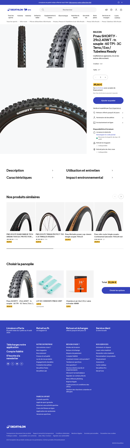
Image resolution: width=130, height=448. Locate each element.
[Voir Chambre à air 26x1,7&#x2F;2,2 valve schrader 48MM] (80, 284)
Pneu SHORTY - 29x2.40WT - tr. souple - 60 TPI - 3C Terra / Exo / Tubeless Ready (19, 302)
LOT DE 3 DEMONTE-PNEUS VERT (49, 301)
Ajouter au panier (108, 101)
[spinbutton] (100, 77)
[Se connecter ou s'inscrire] (116, 9)
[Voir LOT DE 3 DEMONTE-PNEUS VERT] (50, 284)
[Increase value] (105, 77)
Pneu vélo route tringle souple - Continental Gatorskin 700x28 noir (108, 235)
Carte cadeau (117, 17)
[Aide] (111, 9)
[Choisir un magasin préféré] (106, 9)
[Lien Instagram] (21, 363)
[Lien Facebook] (8, 363)
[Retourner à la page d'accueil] (19, 10)
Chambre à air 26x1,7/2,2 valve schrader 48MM (78, 302)
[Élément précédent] (115, 196)
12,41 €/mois (100, 88)
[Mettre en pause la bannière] (118, 2)
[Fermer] (122, 2)
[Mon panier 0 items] (121, 9)
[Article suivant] (121, 196)
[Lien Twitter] (12, 363)
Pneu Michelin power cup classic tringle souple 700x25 (78, 235)
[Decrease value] (95, 77)
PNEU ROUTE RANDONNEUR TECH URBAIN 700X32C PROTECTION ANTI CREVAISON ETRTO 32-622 (20, 235)
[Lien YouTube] (17, 363)
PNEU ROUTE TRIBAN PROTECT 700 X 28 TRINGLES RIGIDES (50, 235)
